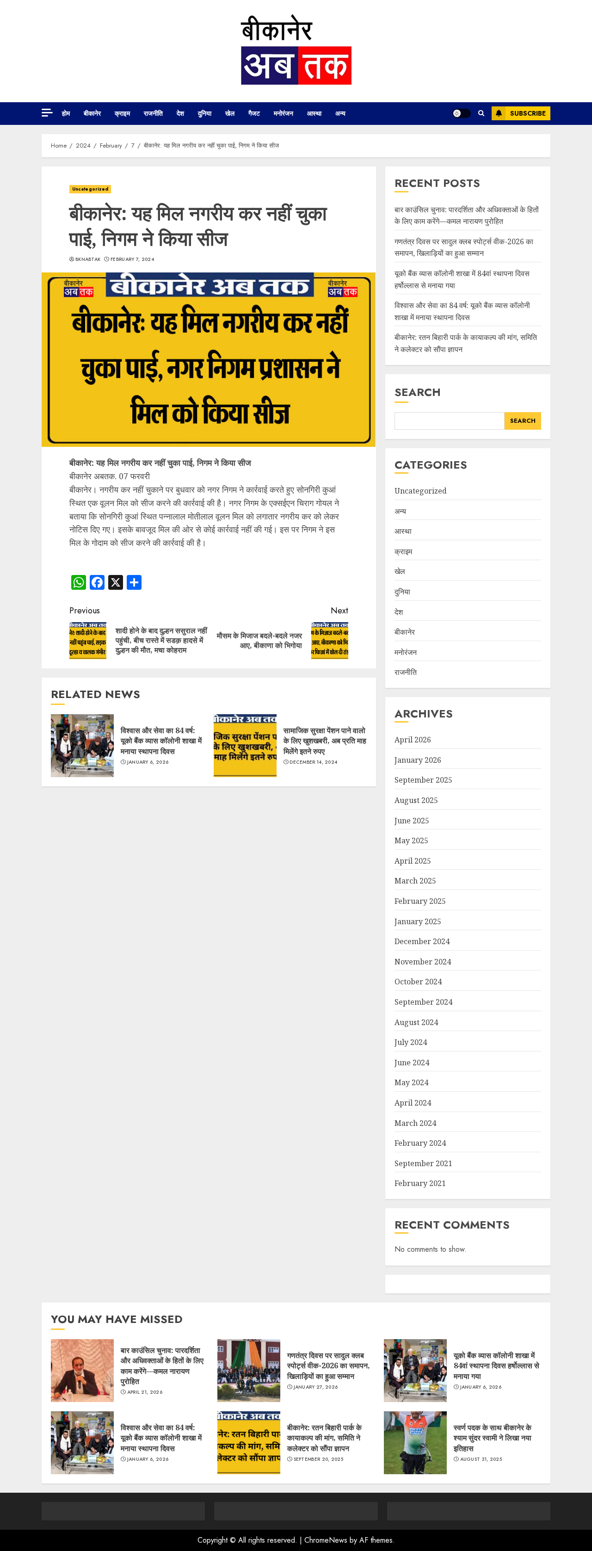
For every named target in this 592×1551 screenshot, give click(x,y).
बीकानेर (92, 113)
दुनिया (204, 113)
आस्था (314, 113)
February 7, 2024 (132, 259)
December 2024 (422, 941)
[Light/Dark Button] (461, 113)
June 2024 (412, 1062)
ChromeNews (325, 1540)
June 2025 (412, 821)
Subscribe (528, 113)
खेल (229, 113)
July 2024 (411, 1042)
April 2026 (413, 740)
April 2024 (413, 1103)
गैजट (254, 113)
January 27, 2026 (316, 1387)
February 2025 (420, 901)
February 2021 (420, 1183)
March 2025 (415, 881)
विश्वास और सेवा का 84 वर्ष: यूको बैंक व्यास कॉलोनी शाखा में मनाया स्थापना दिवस (161, 740)
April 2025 (413, 861)
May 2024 (411, 1082)
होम (66, 113)
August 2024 (416, 1022)
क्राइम (122, 113)
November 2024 (423, 962)
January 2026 (418, 760)
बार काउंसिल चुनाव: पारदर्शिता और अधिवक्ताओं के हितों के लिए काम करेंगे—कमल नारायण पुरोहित (162, 1365)
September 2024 (423, 1002)
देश (180, 113)
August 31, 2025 (481, 1459)
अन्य (340, 113)
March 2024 (415, 1123)
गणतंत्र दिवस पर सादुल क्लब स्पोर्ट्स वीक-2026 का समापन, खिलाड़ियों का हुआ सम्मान (464, 247)
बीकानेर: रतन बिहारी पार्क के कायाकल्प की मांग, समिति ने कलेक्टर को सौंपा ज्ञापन (324, 1437)
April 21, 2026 (144, 1392)
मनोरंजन (283, 113)
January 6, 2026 (148, 762)
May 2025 (411, 840)
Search (418, 392)
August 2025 (416, 800)
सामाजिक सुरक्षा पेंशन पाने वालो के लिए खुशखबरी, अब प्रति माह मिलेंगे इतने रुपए (325, 740)
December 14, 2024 (313, 762)
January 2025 (418, 921)
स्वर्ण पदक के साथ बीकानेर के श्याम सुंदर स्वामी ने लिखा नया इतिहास (492, 1437)
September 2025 (423, 780)
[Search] (481, 113)
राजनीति (153, 113)
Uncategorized (90, 188)
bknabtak (87, 259)
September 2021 (423, 1163)
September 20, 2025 (318, 1459)
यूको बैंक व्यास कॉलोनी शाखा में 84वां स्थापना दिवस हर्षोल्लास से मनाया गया (496, 1365)
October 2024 (418, 981)
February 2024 (420, 1143)
